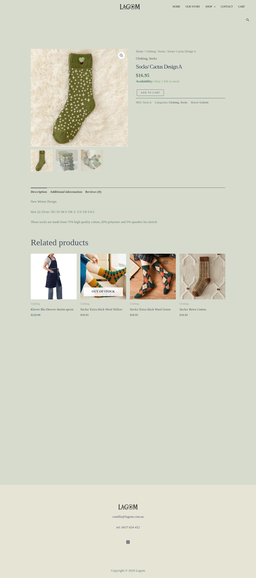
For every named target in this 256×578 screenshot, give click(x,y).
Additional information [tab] (66, 192)
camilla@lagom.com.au (128, 516)
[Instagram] (128, 542)
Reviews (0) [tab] (93, 192)
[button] (214, 6)
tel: (128, 527)
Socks (161, 51)
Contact (227, 6)
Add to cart (150, 92)
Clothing (150, 51)
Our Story (193, 6)
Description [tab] (39, 192)
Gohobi (204, 102)
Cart (241, 6)
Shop (208, 6)
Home (176, 6)
